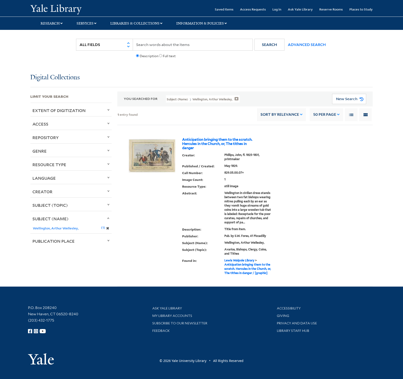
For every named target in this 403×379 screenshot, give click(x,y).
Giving (283, 316)
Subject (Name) (50, 218)
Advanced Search (307, 44)
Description (149, 56)
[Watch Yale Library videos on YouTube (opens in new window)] (43, 331)
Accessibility (289, 308)
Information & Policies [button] (200, 23)
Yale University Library (56, 9)
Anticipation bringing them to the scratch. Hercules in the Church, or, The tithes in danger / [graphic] (247, 269)
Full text (169, 56)
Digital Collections (55, 77)
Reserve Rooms (331, 9)
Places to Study (361, 9)
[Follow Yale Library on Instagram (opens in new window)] (36, 331)
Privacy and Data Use (297, 323)
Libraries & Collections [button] (135, 23)
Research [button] (50, 23)
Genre (39, 151)
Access (40, 124)
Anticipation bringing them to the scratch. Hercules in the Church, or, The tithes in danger (217, 143)
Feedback (161, 331)
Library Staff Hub (293, 331)
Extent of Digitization (59, 110)
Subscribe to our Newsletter (179, 323)
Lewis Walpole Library (239, 260)
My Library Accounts (172, 316)
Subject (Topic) (50, 205)
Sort (280, 114)
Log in (276, 9)
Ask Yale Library (300, 9)
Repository (45, 137)
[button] (269, 45)
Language (44, 178)
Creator (42, 191)
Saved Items (224, 9)
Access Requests (253, 9)
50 (324, 114)
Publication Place (53, 241)
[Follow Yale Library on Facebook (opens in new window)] (30, 331)
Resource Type (49, 164)
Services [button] (85, 23)
